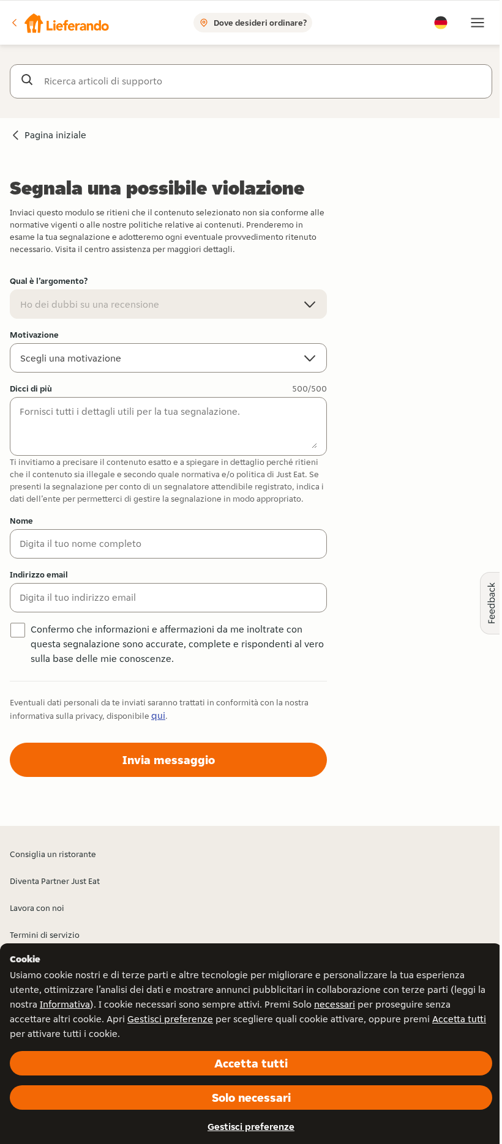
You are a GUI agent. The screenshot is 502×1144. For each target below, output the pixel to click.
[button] (59, 22)
